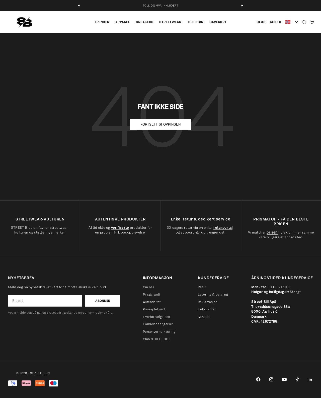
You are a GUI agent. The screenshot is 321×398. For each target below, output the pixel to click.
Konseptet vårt (154, 309)
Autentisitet (152, 302)
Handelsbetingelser (158, 324)
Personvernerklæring (159, 331)
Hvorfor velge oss (156, 317)
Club (261, 22)
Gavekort (218, 22)
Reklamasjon (207, 302)
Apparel (122, 22)
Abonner (102, 301)
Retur (202, 287)
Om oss (148, 287)
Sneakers (144, 22)
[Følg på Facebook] (258, 379)
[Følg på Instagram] (271, 379)
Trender (101, 22)
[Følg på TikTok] (297, 379)
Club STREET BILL (157, 339)
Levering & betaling (213, 294)
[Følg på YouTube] (284, 379)
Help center (207, 309)
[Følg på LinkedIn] (310, 379)
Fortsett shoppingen (160, 124)
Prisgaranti (151, 294)
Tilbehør (195, 22)
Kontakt (204, 317)
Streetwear (170, 22)
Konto (275, 22)
